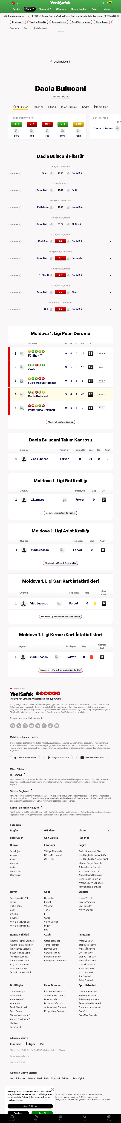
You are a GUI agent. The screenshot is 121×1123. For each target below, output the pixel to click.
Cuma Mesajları (18, 991)
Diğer (47, 925)
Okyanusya (15, 875)
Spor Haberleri (87, 985)
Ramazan (84, 935)
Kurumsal (15, 1044)
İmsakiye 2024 (86, 941)
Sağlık (13, 910)
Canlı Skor (84, 1011)
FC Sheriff (35, 355)
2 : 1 (60, 258)
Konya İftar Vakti (87, 964)
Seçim (82, 845)
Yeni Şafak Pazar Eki (20, 925)
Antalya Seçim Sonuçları (91, 883)
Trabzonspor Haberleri (90, 1007)
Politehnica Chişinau (41, 410)
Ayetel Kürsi (16, 1003)
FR (50, 693)
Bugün (14, 831)
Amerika (14, 863)
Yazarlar (83, 892)
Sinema (14, 914)
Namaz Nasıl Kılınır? (20, 1015)
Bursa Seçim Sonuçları (90, 879)
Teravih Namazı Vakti (20, 972)
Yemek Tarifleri (51, 945)
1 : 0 (60, 275)
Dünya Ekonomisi (53, 855)
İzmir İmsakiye (86, 952)
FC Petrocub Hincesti (42, 382)
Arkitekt (66, 1078)
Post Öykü (78, 1078)
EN (42, 693)
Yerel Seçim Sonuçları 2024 (92, 855)
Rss (42, 1044)
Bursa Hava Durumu (54, 1003)
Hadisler (14, 1023)
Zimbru (45, 173)
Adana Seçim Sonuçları (90, 875)
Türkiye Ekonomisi (53, 851)
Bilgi (46, 929)
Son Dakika (51, 838)
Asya (12, 859)
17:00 (60, 190)
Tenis (47, 910)
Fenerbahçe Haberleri (90, 1003)
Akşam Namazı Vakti (20, 964)
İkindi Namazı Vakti (19, 960)
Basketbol (49, 898)
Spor (26, 28)
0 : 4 (60, 292)
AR (46, 693)
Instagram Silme (52, 956)
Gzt (12, 1078)
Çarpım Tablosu (52, 952)
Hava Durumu (52, 985)
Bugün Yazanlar (86, 898)
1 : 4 (60, 309)
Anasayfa (14, 28)
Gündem (49, 831)
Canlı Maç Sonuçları (88, 1015)
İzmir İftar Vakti (86, 972)
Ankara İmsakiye (87, 949)
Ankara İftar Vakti (87, 960)
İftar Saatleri (85, 976)
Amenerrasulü (17, 999)
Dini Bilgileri (17, 985)
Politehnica (43, 207)
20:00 (60, 224)
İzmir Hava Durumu (53, 999)
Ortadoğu (15, 851)
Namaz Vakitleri (19, 935)
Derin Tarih (43, 1078)
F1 (45, 914)
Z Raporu (21, 1078)
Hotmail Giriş (50, 949)
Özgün (48, 935)
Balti (74, 190)
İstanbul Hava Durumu (55, 991)
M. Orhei (76, 224)
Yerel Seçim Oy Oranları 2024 (93, 859)
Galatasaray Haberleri (89, 999)
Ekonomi (49, 845)
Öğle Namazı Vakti (19, 956)
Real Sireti (43, 241)
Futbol (47, 902)
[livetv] (102, 3)
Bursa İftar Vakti (87, 968)
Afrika (13, 867)
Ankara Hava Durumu (54, 995)
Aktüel (13, 902)
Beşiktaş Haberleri (88, 995)
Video (82, 831)
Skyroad (55, 1078)
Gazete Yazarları (87, 902)
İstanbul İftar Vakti (88, 956)
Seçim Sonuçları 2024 (90, 851)
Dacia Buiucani (40, 28)
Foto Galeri (17, 838)
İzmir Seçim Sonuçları (89, 871)
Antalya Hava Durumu (55, 1007)
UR (58, 693)
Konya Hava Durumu (54, 1011)
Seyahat (14, 918)
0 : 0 (60, 241)
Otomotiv (49, 859)
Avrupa (13, 855)
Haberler (84, 838)
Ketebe (31, 1078)
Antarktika (15, 871)
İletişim (30, 1044)
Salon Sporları (51, 922)
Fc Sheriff (44, 275)
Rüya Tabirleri (16, 1027)
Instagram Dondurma (55, 960)
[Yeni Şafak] (60, 3)
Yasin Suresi (16, 995)
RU (54, 693)
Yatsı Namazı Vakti (19, 968)
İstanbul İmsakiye (87, 945)
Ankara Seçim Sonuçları (90, 867)
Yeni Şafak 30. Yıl (19, 898)
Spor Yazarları (85, 906)
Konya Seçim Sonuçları (90, 887)
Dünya (14, 845)
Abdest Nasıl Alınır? (20, 1019)
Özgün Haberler (52, 941)
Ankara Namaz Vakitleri (21, 945)
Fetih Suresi (16, 1011)
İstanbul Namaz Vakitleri (22, 941)
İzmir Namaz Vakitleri (20, 949)
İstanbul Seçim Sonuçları (91, 863)
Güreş (47, 918)
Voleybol (48, 906)
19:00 (60, 173)
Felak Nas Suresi (18, 1007)
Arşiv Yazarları (86, 910)
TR (38, 693)
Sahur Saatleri (86, 980)
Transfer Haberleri (88, 991)
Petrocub (77, 258)
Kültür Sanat (16, 906)
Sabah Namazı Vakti (20, 952)
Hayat (13, 892)
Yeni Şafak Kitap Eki (20, 922)
